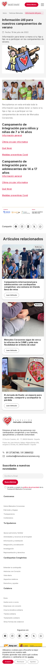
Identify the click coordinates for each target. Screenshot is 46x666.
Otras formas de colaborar (14, 622)
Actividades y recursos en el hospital (18, 537)
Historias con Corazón (12, 571)
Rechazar (20, 662)
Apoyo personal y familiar (13, 533)
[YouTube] (26, 635)
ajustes (31, 657)
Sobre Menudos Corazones (14, 506)
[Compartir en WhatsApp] (40, 226)
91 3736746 (13, 452)
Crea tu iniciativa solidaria (13, 610)
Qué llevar (7, 148)
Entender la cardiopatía (12, 567)
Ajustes (33, 662)
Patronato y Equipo (11, 510)
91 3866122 (27, 452)
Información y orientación (13, 541)
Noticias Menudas (16, 13)
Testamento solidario (12, 618)
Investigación (9, 549)
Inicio (5, 13)
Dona (6, 598)
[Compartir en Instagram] (22, 226)
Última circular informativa (15, 142)
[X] (33, 635)
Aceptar (8, 662)
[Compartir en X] (34, 226)
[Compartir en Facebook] (15, 226)
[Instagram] (12, 635)
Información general (12, 135)
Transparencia (9, 514)
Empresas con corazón (12, 606)
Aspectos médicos (11, 579)
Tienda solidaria (10, 614)
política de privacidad (31, 487)
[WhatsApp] (40, 635)
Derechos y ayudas (11, 583)
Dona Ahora (31, 5)
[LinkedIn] (19, 635)
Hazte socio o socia (11, 602)
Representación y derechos (14, 552)
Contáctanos (8, 518)
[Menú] (42, 4)
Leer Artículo (11, 295)
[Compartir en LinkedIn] (28, 226)
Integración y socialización (14, 545)
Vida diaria (8, 575)
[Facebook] (5, 635)
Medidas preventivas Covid (15, 154)
